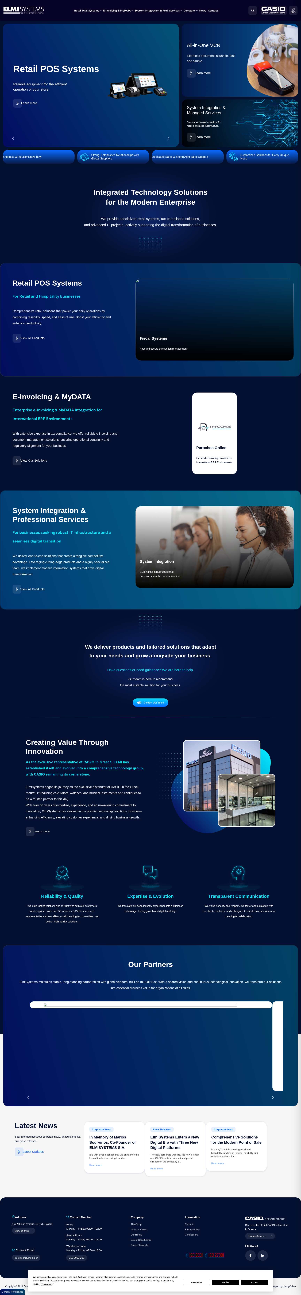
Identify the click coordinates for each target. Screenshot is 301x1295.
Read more (95, 1165)
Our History (136, 1234)
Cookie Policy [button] (118, 1281)
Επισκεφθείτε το (256, 1236)
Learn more (29, 103)
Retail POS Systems (86, 10)
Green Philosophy (140, 1245)
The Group (136, 1224)
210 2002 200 (76, 1257)
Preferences (196, 1282)
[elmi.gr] (273, 10)
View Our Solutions (33, 460)
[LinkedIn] (262, 1255)
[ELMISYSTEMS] (23, 12)
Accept (254, 1282)
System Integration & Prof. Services (157, 10)
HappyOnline (289, 1286)
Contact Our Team (154, 702)
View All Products (32, 338)
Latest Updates (33, 1151)
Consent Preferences (12, 1291)
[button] (293, 10)
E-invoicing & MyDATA (117, 10)
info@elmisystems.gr (26, 1257)
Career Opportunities (141, 1240)
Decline (225, 1282)
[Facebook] (250, 1255)
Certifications (191, 1234)
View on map (22, 1230)
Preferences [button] (46, 1284)
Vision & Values (139, 1229)
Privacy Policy (192, 1229)
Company (189, 10)
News (202, 10)
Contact (213, 10)
